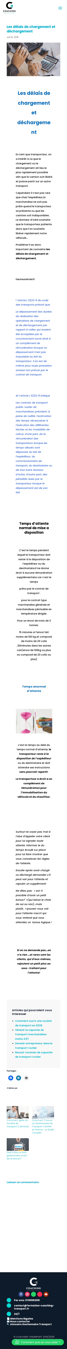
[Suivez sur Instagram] (27, 1294)
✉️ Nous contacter (18, 1321)
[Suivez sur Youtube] (45, 1294)
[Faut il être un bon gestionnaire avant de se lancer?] (18, 1144)
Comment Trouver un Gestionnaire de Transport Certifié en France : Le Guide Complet (43, 1126)
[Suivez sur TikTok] (39, 1294)
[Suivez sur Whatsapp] (33, 1294)
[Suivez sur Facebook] (21, 1294)
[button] (38, 1342)
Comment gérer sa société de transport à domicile (18, 1123)
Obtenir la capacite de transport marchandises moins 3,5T (31, 1034)
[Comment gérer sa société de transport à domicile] (18, 1112)
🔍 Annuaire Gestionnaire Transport (29, 1324)
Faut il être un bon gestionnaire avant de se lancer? (17, 1155)
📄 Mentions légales (20, 1318)
